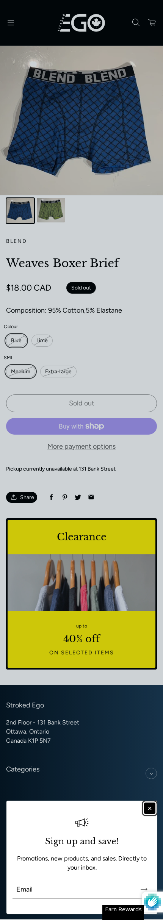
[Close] (149, 808)
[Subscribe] (144, 889)
